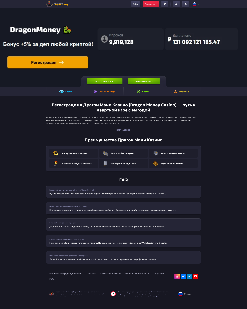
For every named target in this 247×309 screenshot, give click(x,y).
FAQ (51, 279)
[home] (58, 4)
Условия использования (137, 273)
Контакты (91, 273)
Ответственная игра (110, 273)
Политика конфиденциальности (65, 273)
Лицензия (159, 273)
